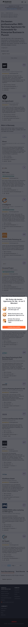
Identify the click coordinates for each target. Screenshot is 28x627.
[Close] (25, 298)
